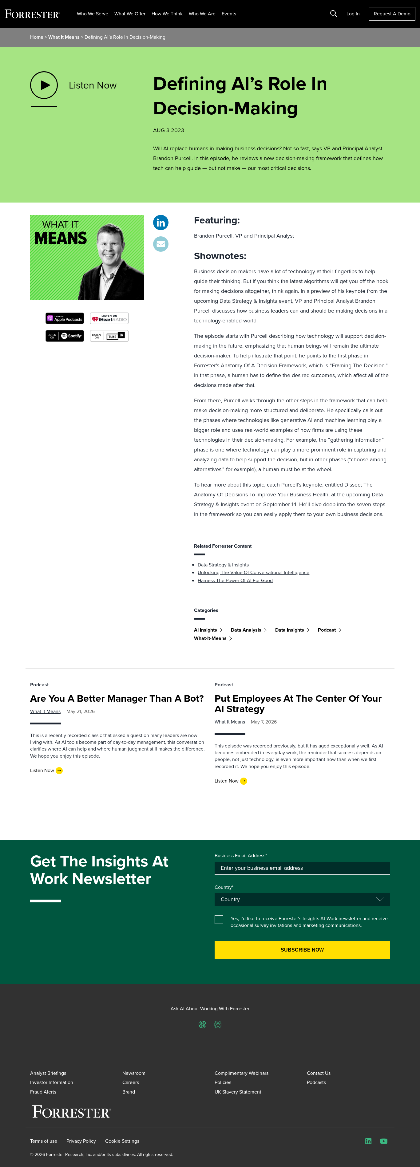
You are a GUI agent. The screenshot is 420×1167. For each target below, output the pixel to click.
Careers (130, 1082)
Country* (224, 887)
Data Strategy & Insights (223, 564)
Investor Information (51, 1082)
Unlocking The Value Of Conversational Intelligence (253, 572)
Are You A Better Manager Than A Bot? (117, 698)
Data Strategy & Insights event (256, 301)
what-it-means (210, 638)
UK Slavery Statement (238, 1091)
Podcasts (316, 1082)
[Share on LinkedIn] (160, 222)
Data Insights (289, 629)
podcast (327, 629)
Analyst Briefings (48, 1073)
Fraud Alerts (43, 1091)
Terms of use (43, 1141)
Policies (223, 1082)
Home (36, 37)
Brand (128, 1091)
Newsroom (133, 1073)
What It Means (64, 37)
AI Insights (205, 629)
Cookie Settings (122, 1141)
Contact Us (319, 1073)
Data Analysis (246, 629)
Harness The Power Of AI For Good (235, 580)
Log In (353, 13)
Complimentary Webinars (241, 1073)
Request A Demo (392, 13)
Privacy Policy (81, 1141)
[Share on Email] (160, 244)
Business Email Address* (241, 855)
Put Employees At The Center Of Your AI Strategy (298, 703)
